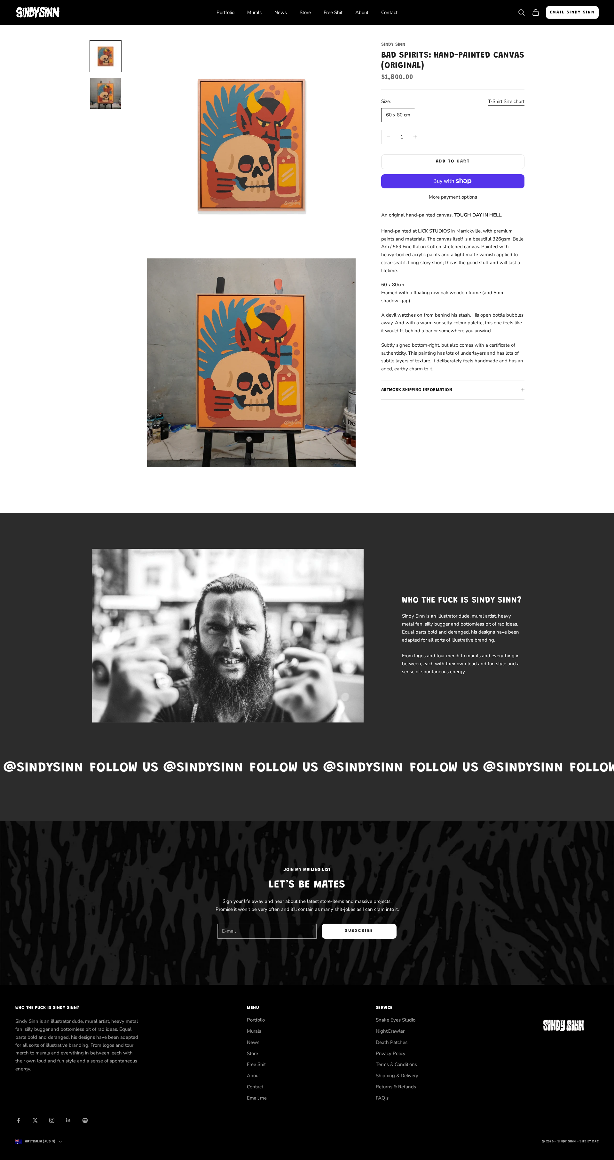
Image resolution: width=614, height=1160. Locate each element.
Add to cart (453, 161)
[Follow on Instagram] (52, 1120)
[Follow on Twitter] (35, 1120)
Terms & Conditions (396, 1064)
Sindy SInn (393, 44)
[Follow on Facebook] (18, 1120)
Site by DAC (589, 1141)
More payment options (453, 196)
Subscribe (359, 931)
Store (305, 12)
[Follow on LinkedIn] (68, 1120)
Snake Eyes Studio (395, 1020)
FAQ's (382, 1098)
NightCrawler (390, 1031)
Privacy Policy (390, 1053)
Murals (254, 12)
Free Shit (333, 12)
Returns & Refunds (396, 1087)
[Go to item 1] (106, 56)
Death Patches (391, 1042)
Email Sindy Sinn (572, 12)
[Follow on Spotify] (85, 1120)
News (280, 12)
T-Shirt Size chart (506, 101)
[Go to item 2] (106, 93)
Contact (389, 12)
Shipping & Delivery (397, 1075)
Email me (257, 1098)
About (361, 12)
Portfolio (225, 12)
